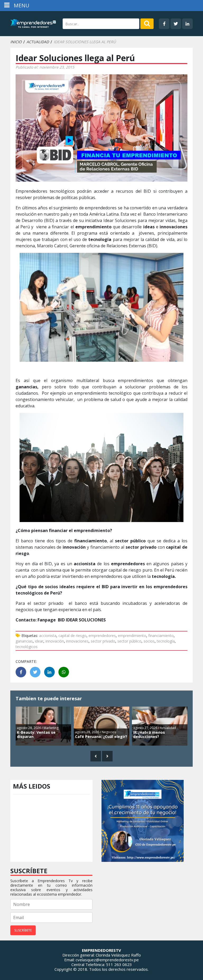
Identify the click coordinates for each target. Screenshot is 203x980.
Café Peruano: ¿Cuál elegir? (101, 736)
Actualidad (37, 42)
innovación (54, 641)
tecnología (166, 641)
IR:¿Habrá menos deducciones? (149, 734)
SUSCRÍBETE (23, 930)
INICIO (16, 42)
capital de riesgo (72, 635)
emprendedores (102, 635)
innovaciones (77, 641)
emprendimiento (132, 635)
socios (149, 641)
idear (39, 641)
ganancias (24, 641)
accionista (47, 635)
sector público (129, 641)
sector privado (103, 641)
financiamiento (161, 635)
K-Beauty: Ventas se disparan (36, 734)
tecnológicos (27, 646)
